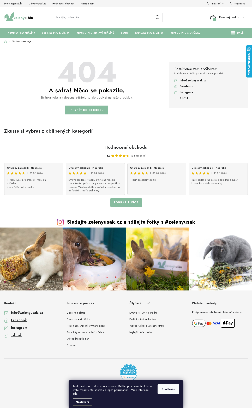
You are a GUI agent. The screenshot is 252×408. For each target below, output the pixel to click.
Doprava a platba (76, 312)
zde (75, 394)
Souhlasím (168, 389)
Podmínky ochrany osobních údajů (85, 332)
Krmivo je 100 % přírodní (143, 312)
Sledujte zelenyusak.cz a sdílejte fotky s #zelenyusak (131, 221)
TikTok (184, 98)
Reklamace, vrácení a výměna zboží (86, 325)
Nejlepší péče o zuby (140, 332)
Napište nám (87, 3)
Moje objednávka (13, 3)
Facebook (186, 86)
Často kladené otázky (78, 319)
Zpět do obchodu (89, 110)
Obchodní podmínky (78, 338)
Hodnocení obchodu (63, 3)
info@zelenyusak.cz (193, 80)
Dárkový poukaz (37, 3)
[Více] (238, 33)
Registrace (239, 3)
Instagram (186, 92)
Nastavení (82, 402)
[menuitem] (21, 33)
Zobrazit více (126, 202)
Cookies (71, 345)
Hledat (158, 17)
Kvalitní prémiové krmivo (142, 319)
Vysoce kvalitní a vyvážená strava (147, 325)
